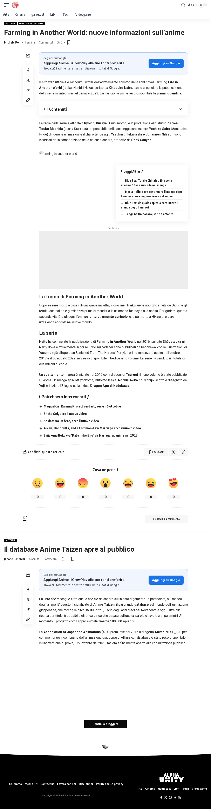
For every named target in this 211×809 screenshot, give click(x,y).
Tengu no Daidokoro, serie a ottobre (149, 214)
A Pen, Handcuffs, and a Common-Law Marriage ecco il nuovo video (92, 428)
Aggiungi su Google (166, 63)
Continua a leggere (105, 724)
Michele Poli (12, 42)
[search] (183, 5)
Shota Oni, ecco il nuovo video (65, 414)
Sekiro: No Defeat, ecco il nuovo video (71, 421)
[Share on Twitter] (28, 80)
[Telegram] (175, 797)
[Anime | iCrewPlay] (15, 5)
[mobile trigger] (7, 5)
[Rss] (179, 797)
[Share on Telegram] (28, 90)
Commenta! (46, 42)
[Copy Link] (28, 100)
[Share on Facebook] (28, 70)
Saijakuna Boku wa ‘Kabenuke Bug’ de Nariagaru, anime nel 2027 (91, 435)
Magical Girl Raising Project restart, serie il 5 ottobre (82, 406)
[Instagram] (170, 797)
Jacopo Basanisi (14, 559)
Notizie (11, 23)
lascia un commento (168, 518)
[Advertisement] (113, 260)
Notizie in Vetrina (31, 23)
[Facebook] (161, 797)
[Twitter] (165, 797)
